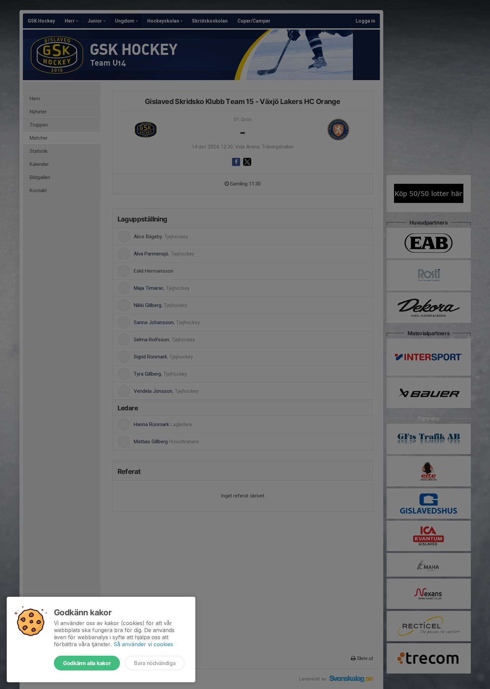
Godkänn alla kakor (87, 663)
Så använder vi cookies (143, 644)
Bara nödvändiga (154, 663)
